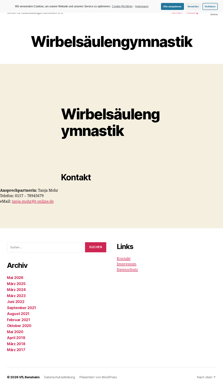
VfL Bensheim (29, 377)
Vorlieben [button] (210, 6)
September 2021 (21, 308)
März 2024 (16, 290)
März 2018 (16, 344)
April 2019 (16, 338)
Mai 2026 (15, 277)
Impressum (126, 264)
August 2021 (18, 314)
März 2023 (16, 296)
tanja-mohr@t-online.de (33, 201)
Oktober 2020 (19, 326)
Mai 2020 (15, 332)
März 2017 (16, 350)
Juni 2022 (15, 302)
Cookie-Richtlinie (122, 6)
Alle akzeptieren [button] (172, 6)
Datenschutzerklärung (59, 377)
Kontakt (123, 258)
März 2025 (16, 284)
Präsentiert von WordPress (98, 377)
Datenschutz (127, 269)
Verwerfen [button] (193, 6)
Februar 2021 (18, 320)
